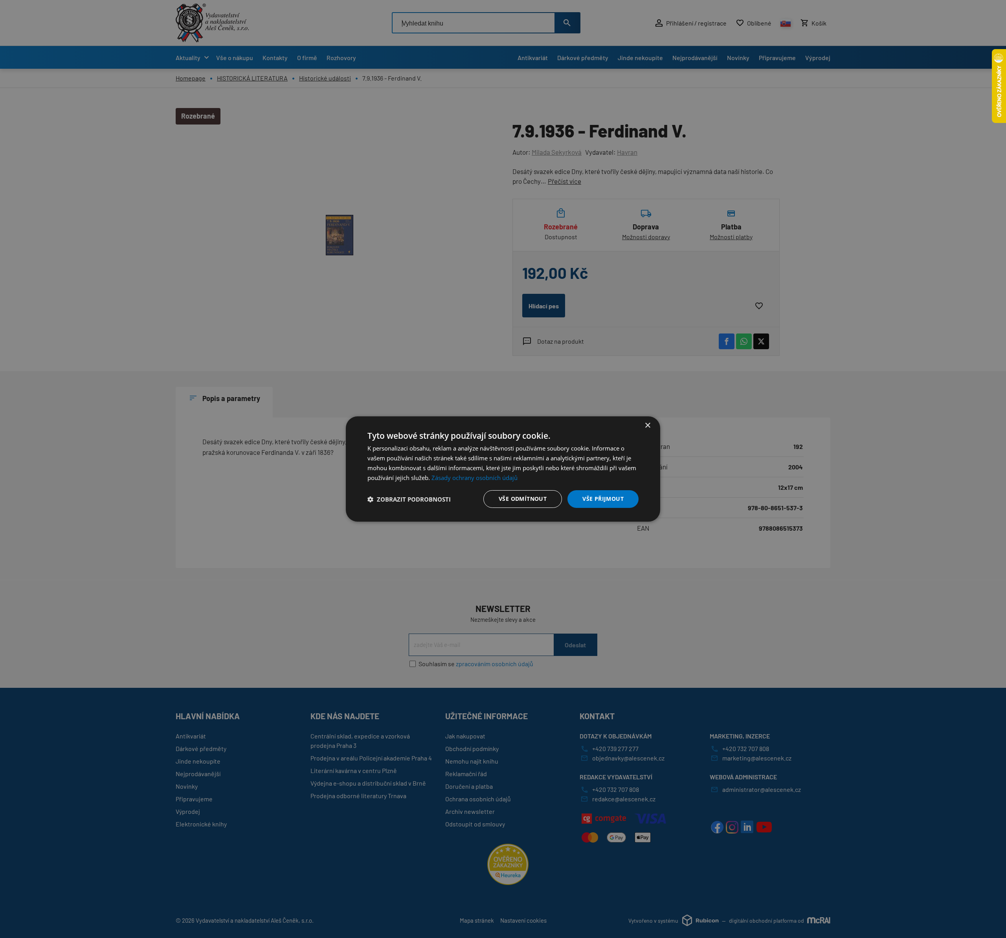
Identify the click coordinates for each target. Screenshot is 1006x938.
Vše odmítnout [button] (523, 498)
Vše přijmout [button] (603, 498)
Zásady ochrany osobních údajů (474, 478)
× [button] (647, 426)
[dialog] (503, 469)
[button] (409, 499)
